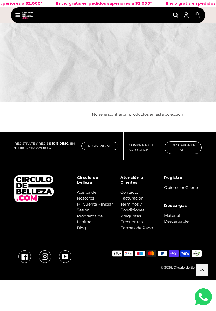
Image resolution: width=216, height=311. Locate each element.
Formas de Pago (136, 227)
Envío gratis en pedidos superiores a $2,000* (99, 3)
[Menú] (17, 15)
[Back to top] (202, 270)
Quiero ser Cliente (181, 187)
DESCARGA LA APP (183, 147)
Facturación (132, 198)
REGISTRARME (100, 146)
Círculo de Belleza (188, 267)
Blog (81, 227)
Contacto (129, 192)
